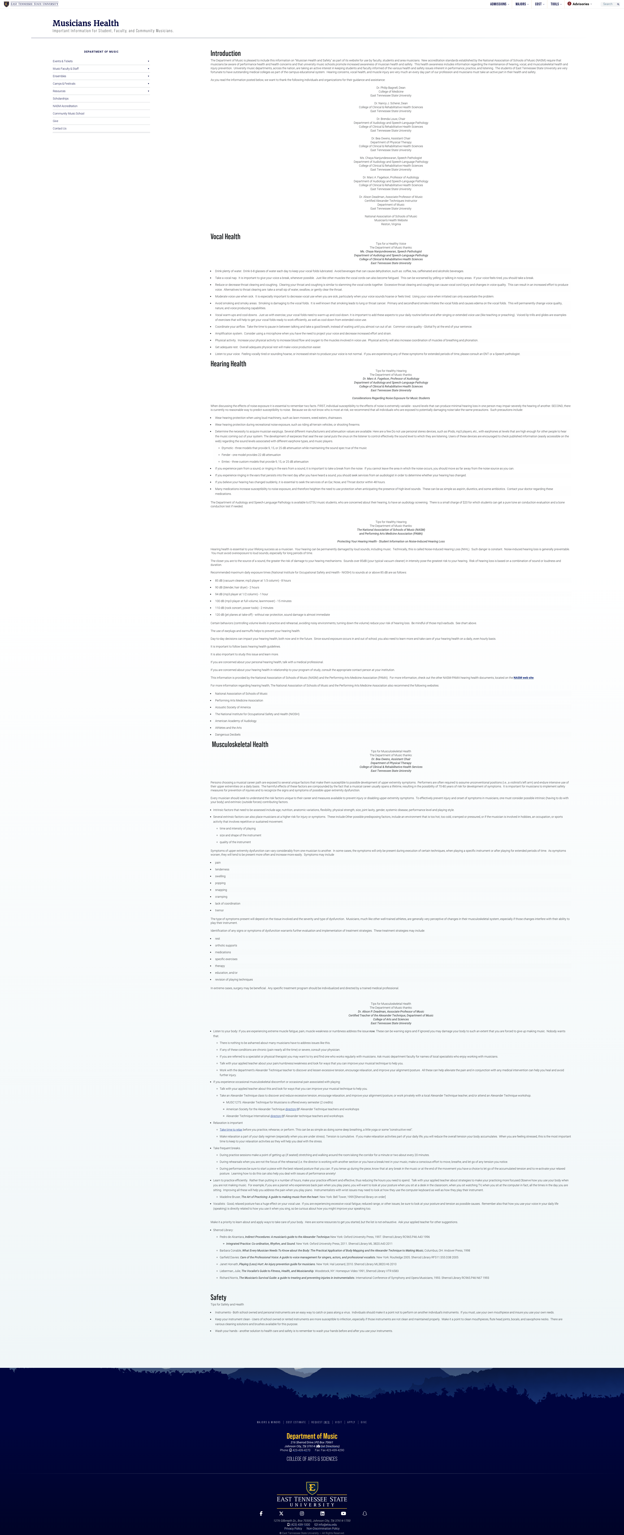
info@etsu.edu (327, 1524)
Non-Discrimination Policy (323, 1528)
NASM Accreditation (65, 106)
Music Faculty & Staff (66, 69)
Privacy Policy (293, 1528)
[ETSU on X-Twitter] (279, 1515)
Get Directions (329, 1446)
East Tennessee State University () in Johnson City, (312, 1495)
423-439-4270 (301, 1450)
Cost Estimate (296, 1422)
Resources (59, 91)
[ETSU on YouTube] (342, 1515)
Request (321, 1422)
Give (55, 121)
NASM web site (524, 678)
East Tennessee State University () (31, 4)
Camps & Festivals (64, 83)
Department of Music (101, 51)
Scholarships (61, 98)
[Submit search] (618, 4)
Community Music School (68, 113)
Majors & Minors (269, 1422)
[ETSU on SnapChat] (363, 1515)
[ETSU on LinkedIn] (321, 1515)
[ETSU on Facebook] (259, 1515)
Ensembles (59, 76)
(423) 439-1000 (300, 1524)
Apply (351, 1422)
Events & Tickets (63, 61)
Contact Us (59, 128)
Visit (338, 1422)
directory (291, 1109)
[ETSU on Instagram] (300, 1515)
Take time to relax (231, 1129)
